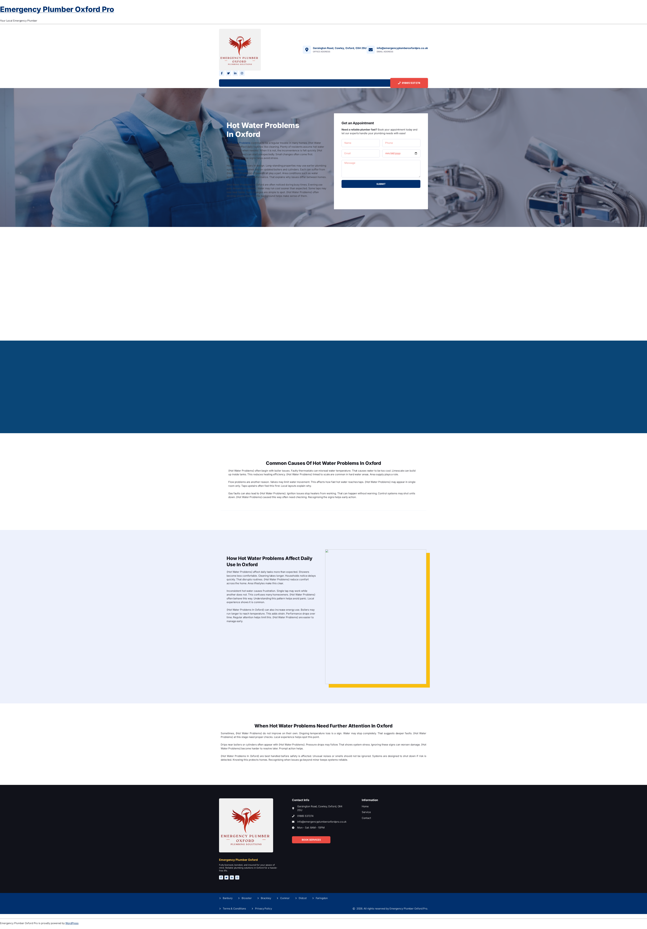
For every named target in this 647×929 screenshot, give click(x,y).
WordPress (72, 923)
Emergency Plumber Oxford (238, 859)
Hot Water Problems (238, 142)
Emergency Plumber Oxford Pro (57, 9)
